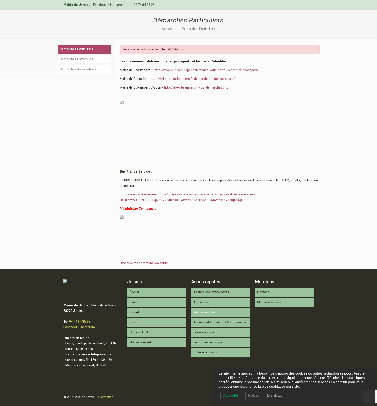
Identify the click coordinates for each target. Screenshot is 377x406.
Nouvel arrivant (140, 342)
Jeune (134, 302)
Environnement (204, 332)
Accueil (167, 29)
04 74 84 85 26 (144, 5)
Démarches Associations (78, 69)
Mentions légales (269, 302)
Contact (263, 292)
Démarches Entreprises (76, 59)
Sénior (134, 322)
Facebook (100, 5)
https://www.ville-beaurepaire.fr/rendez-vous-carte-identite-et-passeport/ (206, 70)
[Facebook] (305, 5)
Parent (134, 312)
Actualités (201, 302)
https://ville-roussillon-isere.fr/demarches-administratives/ (193, 79)
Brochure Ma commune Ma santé (144, 263)
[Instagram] (311, 5)
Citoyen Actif (139, 332)
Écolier (134, 292)
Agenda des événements (211, 292)
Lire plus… (274, 395)
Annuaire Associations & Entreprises (220, 322)
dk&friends (105, 397)
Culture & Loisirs (205, 352)
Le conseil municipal (208, 342)
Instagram (117, 5)
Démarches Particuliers (198, 29)
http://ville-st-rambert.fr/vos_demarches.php (196, 87)
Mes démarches (205, 312)
